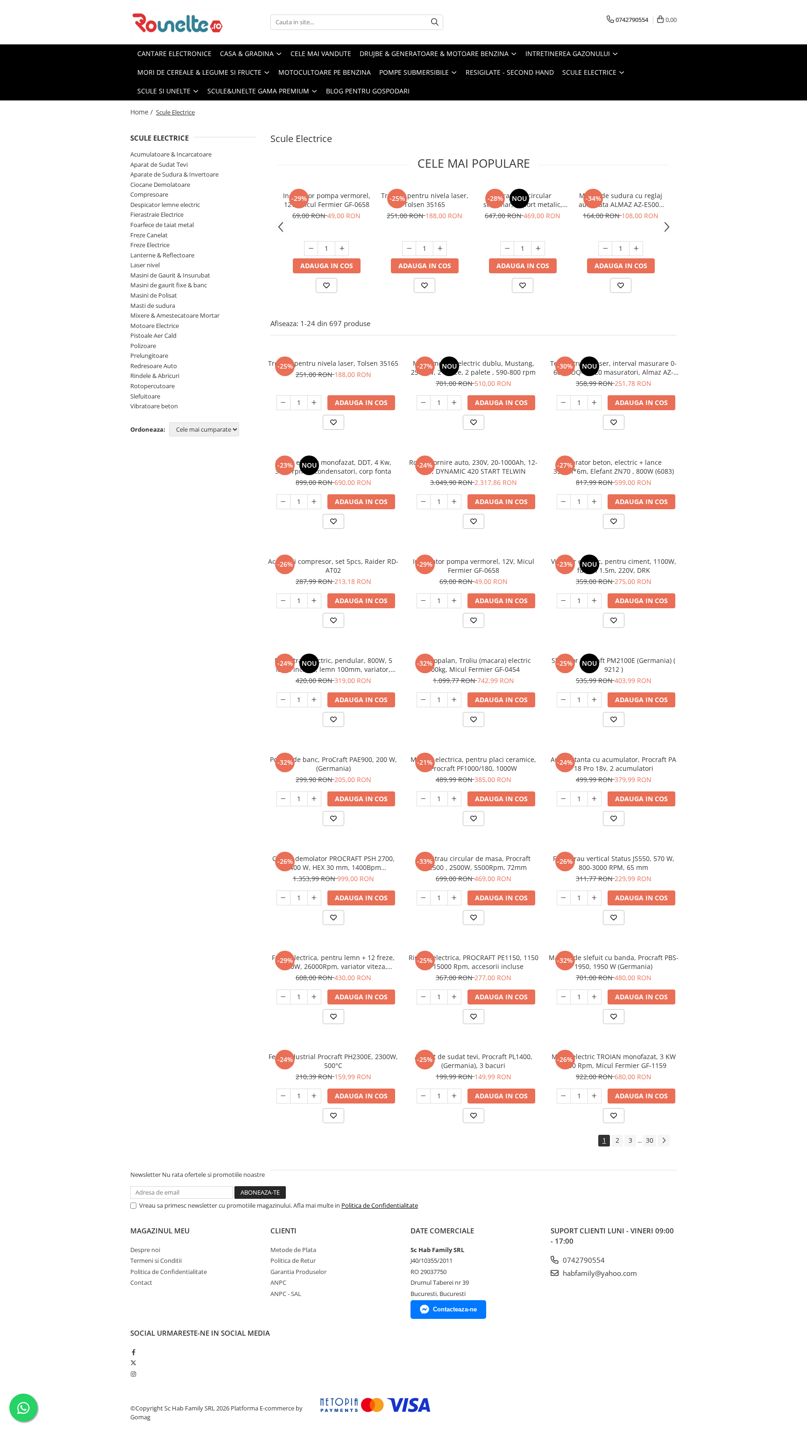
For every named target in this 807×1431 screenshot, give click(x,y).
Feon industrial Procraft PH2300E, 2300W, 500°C (333, 1061)
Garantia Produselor (298, 1271)
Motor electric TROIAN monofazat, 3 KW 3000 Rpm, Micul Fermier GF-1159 (614, 1061)
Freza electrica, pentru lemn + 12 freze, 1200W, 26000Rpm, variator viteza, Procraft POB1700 (333, 962)
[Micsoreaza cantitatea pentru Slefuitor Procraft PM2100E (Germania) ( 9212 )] (564, 699)
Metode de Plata (293, 1250)
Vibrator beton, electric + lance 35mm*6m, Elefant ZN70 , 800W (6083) (613, 467)
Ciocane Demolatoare (160, 184)
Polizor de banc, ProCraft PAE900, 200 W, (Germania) (333, 764)
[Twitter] (133, 1363)
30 (649, 1140)
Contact (141, 1282)
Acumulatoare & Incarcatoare (171, 154)
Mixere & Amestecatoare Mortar (174, 315)
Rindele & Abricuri (154, 375)
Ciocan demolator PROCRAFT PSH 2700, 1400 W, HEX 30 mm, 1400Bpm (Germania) (333, 863)
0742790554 (583, 1260)
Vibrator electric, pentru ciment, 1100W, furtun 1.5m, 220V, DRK (613, 566)
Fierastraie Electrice (157, 214)
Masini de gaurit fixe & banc (168, 285)
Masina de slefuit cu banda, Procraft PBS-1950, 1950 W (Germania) (614, 962)
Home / (142, 111)
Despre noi (145, 1250)
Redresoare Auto (153, 366)
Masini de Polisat (153, 295)
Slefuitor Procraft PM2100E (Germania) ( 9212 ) (613, 665)
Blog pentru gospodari (368, 90)
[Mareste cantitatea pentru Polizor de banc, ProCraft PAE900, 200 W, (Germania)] (314, 798)
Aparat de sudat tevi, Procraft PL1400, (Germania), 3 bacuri (473, 1061)
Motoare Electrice (154, 325)
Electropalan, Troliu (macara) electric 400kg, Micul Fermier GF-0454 (473, 665)
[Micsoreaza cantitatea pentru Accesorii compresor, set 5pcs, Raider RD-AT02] (283, 600)
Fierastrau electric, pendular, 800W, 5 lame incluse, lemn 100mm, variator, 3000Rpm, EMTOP (333, 665)
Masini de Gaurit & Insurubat (170, 275)
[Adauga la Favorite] (326, 285)
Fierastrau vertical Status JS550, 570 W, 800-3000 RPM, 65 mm (613, 863)
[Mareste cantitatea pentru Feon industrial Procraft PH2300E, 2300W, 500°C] (314, 1096)
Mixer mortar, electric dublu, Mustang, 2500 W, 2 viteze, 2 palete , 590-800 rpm (473, 368)
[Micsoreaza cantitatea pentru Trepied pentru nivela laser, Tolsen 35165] (409, 248)
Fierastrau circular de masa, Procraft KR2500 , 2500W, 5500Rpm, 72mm (473, 863)
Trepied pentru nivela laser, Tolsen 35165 (424, 200)
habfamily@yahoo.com (599, 1273)
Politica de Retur (293, 1260)
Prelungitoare (149, 355)
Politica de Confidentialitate (379, 1205)
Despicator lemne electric (165, 204)
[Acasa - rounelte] (177, 22)
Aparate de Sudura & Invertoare (174, 174)
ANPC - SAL (285, 1293)
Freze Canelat (149, 235)
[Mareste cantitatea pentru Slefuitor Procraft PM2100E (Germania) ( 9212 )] (595, 699)
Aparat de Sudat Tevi (159, 164)
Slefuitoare (145, 396)
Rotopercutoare (152, 386)
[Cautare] (434, 22)
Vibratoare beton (154, 406)
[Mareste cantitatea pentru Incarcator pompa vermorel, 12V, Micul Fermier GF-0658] (342, 248)
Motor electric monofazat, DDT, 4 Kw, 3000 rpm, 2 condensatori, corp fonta (333, 467)
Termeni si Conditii (156, 1260)
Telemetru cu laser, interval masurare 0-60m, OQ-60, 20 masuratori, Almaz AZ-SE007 (613, 368)
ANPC (278, 1282)
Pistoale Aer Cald (153, 335)
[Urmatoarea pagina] (664, 1140)
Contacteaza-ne (455, 1309)
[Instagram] (133, 1374)
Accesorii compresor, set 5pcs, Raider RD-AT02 (333, 566)
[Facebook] (133, 1352)
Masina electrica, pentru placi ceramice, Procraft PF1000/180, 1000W (473, 764)
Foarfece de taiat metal (162, 225)
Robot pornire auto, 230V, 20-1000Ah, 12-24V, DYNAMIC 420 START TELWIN (473, 467)
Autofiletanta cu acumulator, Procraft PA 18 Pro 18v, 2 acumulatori (613, 764)
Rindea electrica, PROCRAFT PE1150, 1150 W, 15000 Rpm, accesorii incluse (473, 962)
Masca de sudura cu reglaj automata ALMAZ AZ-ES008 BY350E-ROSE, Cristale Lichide (621, 200)
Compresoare (149, 194)
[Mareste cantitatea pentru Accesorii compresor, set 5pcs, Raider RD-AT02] (314, 600)
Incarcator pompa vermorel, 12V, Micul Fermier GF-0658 (326, 200)
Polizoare (143, 346)
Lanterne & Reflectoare (162, 255)
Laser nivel (145, 265)
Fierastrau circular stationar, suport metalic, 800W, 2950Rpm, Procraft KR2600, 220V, (522, 200)
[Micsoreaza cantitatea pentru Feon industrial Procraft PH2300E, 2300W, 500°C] (283, 1096)
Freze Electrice (150, 245)
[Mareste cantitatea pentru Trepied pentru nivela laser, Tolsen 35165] (440, 248)
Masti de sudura (152, 305)
